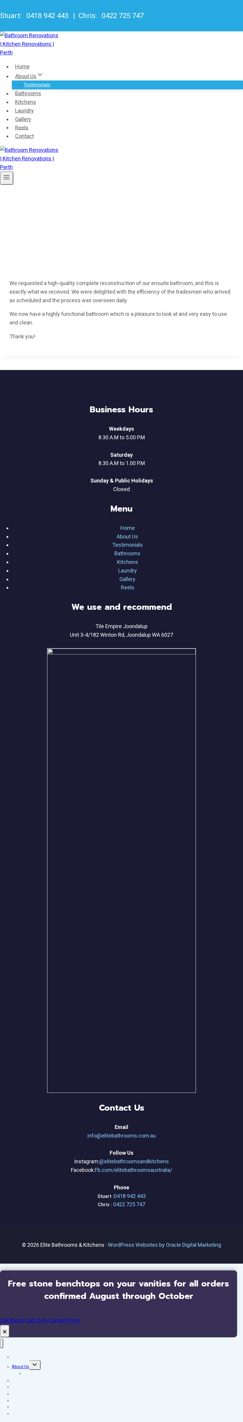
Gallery (23, 119)
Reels (21, 127)
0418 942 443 (47, 16)
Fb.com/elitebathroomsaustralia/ (133, 1170)
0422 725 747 (123, 16)
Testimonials (37, 85)
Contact (24, 136)
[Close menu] (1, 1343)
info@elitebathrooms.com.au (121, 1136)
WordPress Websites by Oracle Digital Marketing (164, 1245)
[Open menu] (6, 177)
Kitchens (25, 102)
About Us (127, 536)
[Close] (4, 1331)
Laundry (24, 110)
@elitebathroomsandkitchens (134, 1161)
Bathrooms (28, 93)
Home (22, 66)
